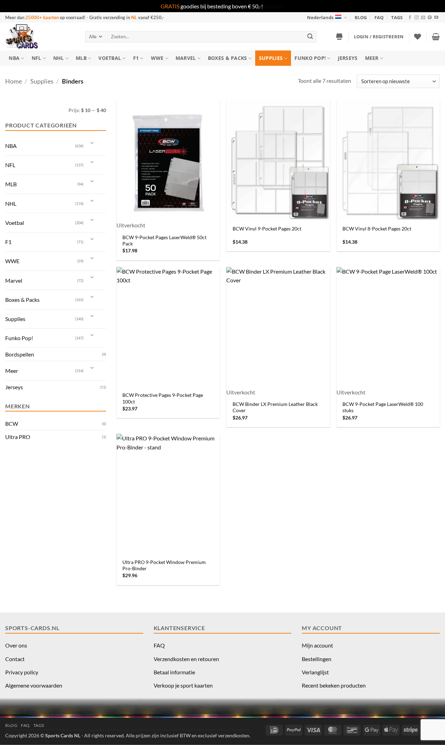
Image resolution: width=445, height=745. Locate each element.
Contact (15, 659)
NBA (14, 58)
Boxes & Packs (227, 58)
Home (13, 81)
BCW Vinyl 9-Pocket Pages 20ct (267, 229)
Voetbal (109, 58)
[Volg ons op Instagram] (416, 17)
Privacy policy (21, 672)
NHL (58, 58)
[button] (379, 36)
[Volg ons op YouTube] (436, 17)
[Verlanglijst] (417, 36)
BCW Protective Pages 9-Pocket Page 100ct (162, 398)
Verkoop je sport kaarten (183, 685)
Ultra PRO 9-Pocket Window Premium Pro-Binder (164, 565)
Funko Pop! (310, 58)
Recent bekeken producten (334, 685)
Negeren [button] (274, 6)
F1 (136, 58)
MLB (81, 58)
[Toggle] (91, 143)
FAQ (378, 17)
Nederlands (320, 17)
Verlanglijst (315, 672)
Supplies (271, 58)
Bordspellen (19, 354)
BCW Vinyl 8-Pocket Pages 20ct (376, 229)
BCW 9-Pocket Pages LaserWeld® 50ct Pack (164, 240)
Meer (372, 58)
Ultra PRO (17, 436)
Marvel (186, 58)
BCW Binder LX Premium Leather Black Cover (275, 407)
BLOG (361, 17)
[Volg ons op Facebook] (410, 17)
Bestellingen (316, 659)
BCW (11, 423)
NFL (36, 58)
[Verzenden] (310, 36)
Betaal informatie (174, 672)
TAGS (397, 17)
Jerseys (348, 58)
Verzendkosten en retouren (186, 659)
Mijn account (317, 645)
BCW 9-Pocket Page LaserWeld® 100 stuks (382, 407)
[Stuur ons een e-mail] (423, 17)
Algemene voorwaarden (33, 685)
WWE (157, 58)
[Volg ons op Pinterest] (430, 17)
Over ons (16, 645)
